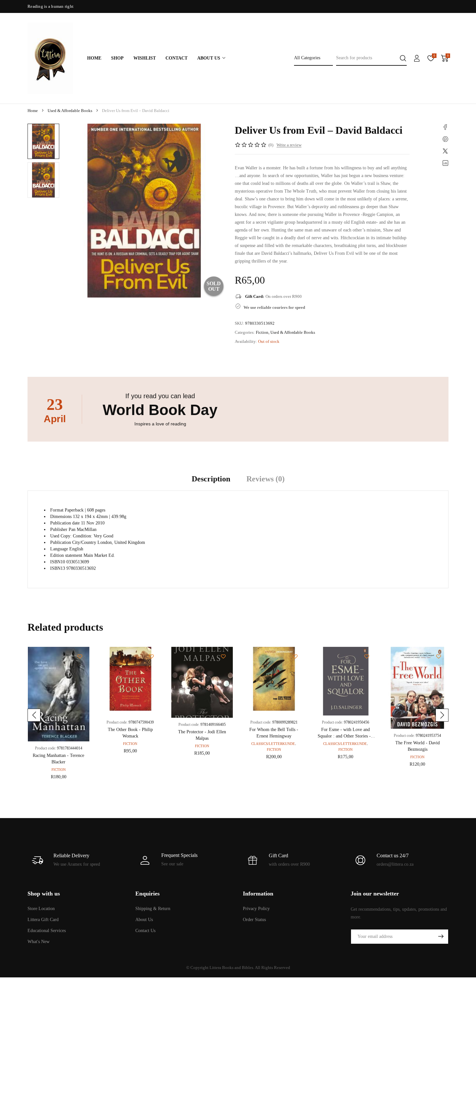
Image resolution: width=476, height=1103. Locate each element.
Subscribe (440, 936)
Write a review (289, 144)
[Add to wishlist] (37, 133)
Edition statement (66, 555)
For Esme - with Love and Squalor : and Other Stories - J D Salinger (346, 736)
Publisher (58, 529)
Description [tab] (211, 479)
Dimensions (61, 516)
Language (59, 548)
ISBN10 (57, 561)
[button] (34, 715)
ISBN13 (57, 568)
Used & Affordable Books (70, 110)
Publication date (65, 523)
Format (56, 510)
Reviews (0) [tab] (265, 479)
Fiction (262, 332)
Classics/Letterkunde (273, 744)
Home (33, 110)
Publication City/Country (73, 542)
